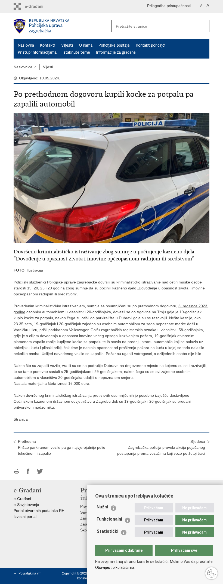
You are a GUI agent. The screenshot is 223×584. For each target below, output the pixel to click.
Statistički (107, 531)
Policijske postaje (114, 45)
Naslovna (26, 45)
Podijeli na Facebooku (28, 471)
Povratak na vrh (30, 573)
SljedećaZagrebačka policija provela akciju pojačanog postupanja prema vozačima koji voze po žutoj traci (161, 447)
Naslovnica (23, 67)
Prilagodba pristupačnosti (169, 6)
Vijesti (67, 45)
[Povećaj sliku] (111, 177)
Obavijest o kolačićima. (115, 567)
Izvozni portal (25, 516)
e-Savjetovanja (26, 504)
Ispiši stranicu (16, 471)
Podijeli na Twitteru (40, 471)
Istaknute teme (76, 52)
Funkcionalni (109, 519)
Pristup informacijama (37, 52)
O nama (85, 45)
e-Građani (22, 498)
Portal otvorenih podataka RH (39, 510)
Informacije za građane (116, 52)
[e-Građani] (37, 6)
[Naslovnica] (63, 26)
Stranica (21, 419)
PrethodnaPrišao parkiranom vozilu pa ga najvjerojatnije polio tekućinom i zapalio (61, 447)
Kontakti (47, 45)
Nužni (102, 506)
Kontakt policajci (150, 45)
